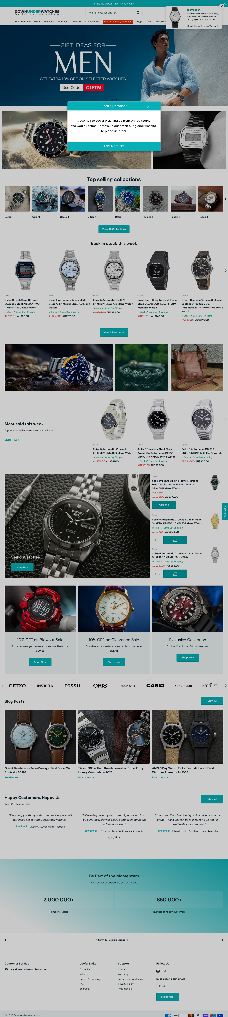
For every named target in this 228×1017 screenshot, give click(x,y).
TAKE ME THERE (114, 146)
